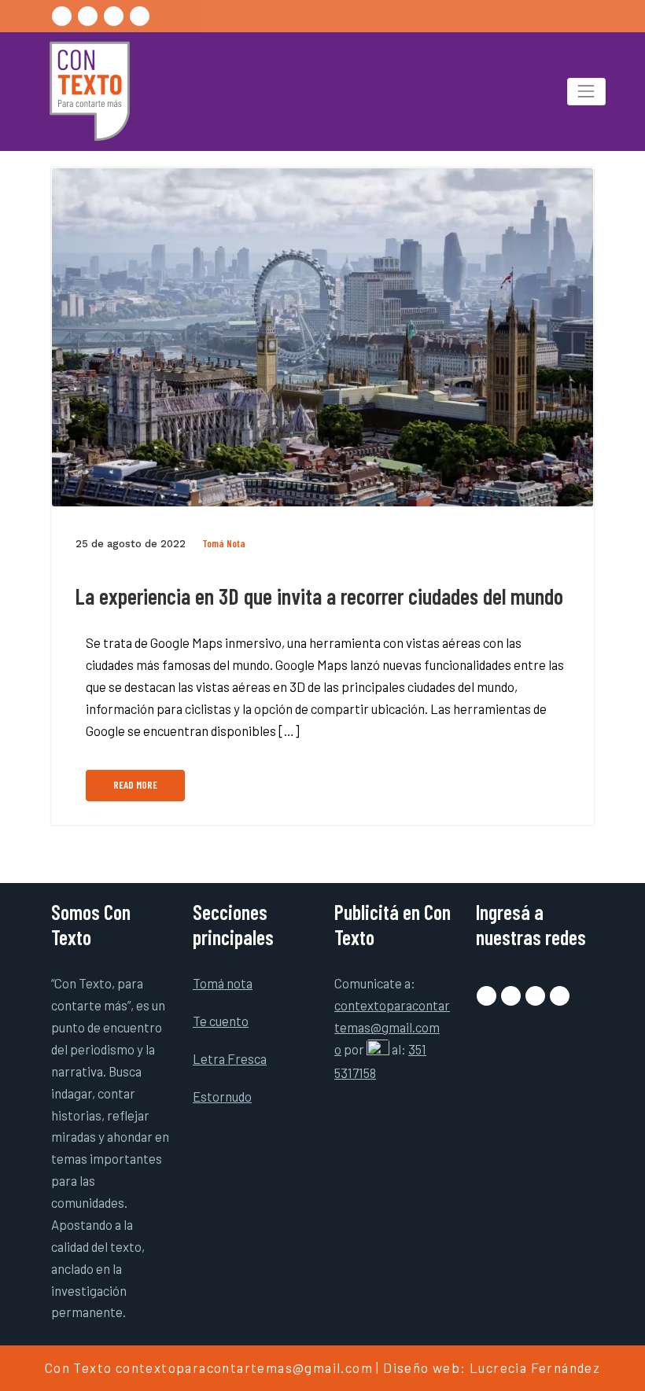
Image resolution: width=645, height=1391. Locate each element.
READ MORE (135, 784)
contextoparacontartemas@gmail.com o (392, 1027)
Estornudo (222, 1096)
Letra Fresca (230, 1058)
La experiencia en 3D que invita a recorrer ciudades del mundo (319, 596)
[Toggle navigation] (586, 91)
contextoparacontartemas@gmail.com (244, 1367)
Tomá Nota (223, 543)
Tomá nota (222, 983)
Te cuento (221, 1021)
